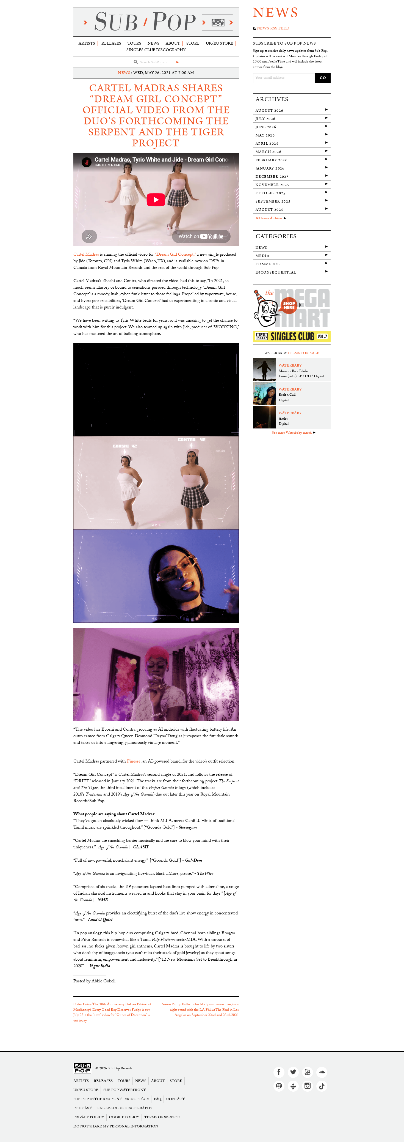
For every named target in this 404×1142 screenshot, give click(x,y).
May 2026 (265, 135)
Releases (111, 43)
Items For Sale (303, 353)
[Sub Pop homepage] (156, 22)
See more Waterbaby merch (292, 433)
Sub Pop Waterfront (124, 1090)
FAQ (157, 1099)
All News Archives (269, 219)
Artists (87, 43)
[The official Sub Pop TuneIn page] (293, 1086)
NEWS (124, 73)
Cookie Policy (124, 1117)
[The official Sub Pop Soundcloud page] (321, 1072)
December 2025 (272, 176)
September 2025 (273, 201)
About (173, 43)
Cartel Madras (86, 255)
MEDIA (263, 256)
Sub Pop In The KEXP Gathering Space (111, 1099)
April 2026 (267, 143)
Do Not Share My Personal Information (115, 1126)
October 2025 (271, 193)
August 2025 (269, 209)
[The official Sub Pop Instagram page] (307, 1086)
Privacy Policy (88, 1117)
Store (193, 43)
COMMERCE (268, 264)
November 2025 (272, 185)
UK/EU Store (219, 43)
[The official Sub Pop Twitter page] (293, 1072)
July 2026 (266, 119)
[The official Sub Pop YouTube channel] (307, 1072)
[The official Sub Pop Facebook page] (278, 1072)
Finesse (133, 762)
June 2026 (266, 127)
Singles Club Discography (156, 50)
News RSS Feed (273, 29)
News (153, 43)
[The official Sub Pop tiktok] (321, 1086)
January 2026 (270, 168)
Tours (134, 43)
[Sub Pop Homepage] (82, 1068)
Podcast (82, 1108)
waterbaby (290, 366)
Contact (175, 1099)
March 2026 (268, 152)
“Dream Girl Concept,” (175, 255)
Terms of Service (162, 1117)
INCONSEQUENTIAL (276, 272)
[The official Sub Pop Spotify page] (278, 1086)
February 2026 (271, 160)
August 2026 (269, 110)
